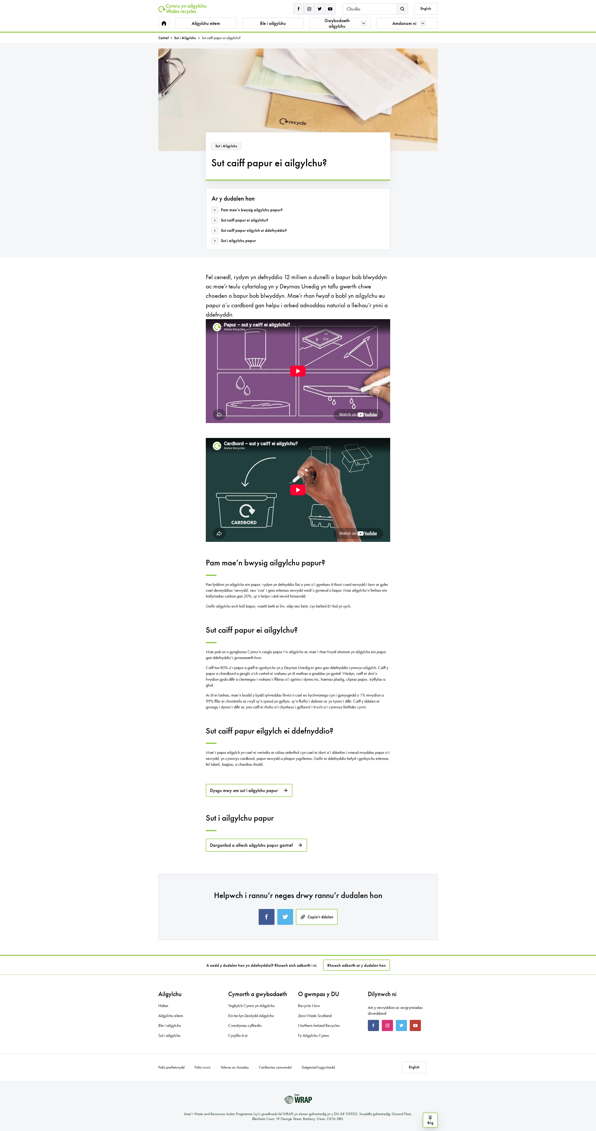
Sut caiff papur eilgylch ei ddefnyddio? (254, 230)
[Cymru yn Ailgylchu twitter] (319, 8)
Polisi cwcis (202, 1067)
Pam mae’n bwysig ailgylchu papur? (252, 209)
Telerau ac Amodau (235, 1067)
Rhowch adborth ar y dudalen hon (356, 965)
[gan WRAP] (298, 1099)
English (425, 8)
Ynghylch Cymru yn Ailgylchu (251, 1005)
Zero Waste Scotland (315, 1015)
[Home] (182, 9)
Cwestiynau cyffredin (244, 1025)
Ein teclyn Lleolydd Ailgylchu (251, 1015)
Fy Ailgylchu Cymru (313, 1035)
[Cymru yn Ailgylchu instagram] (309, 8)
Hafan (163, 1005)
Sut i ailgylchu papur (238, 240)
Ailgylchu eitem (206, 23)
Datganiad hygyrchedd (318, 1067)
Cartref (163, 38)
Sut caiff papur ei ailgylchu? (244, 220)
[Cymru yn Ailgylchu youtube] (330, 8)
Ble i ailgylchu (273, 23)
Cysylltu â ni (237, 1035)
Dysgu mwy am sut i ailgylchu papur (244, 790)
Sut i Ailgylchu (185, 38)
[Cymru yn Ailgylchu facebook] (298, 8)
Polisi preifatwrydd (171, 1067)
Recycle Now (309, 1005)
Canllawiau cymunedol (275, 1067)
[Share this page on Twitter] (285, 916)
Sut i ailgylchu (169, 1035)
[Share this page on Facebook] (266, 916)
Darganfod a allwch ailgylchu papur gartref (251, 845)
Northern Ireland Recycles (319, 1025)
